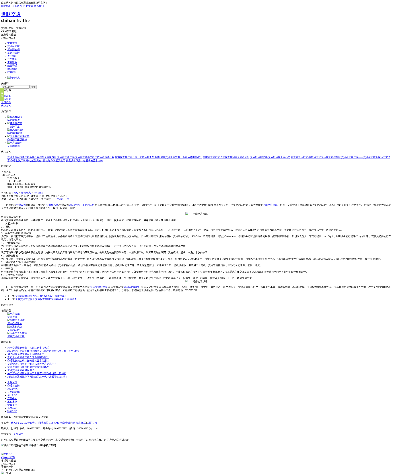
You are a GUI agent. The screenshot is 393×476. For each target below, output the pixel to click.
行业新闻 (6, 99)
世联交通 (11, 14)
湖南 (73, 422)
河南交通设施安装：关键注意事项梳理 (181, 157)
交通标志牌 (13, 46)
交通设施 (21, 205)
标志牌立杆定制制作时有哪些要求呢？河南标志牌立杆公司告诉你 (43, 351)
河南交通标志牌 (98, 287)
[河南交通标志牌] (17, 333)
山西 (89, 422)
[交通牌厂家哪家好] (18, 136)
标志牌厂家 (13, 126)
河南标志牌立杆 (132, 287)
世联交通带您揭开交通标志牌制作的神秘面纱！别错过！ (46, 299)
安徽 (67, 422)
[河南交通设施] (16, 320)
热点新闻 (6, 105)
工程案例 (12, 62)
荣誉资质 (12, 65)
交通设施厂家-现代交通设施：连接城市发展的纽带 (37, 160)
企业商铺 (28, 6)
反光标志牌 (13, 52)
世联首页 (12, 43)
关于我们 (12, 56)
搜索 (33, 87)
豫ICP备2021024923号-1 (24, 422)
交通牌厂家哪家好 (17, 139)
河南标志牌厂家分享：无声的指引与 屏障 (137, 157)
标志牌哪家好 (14, 133)
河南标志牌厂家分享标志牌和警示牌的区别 (226, 157)
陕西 (83, 422)
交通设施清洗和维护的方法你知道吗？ (28, 367)
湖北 (78, 422)
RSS (51, 422)
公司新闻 (6, 96)
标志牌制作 (13, 120)
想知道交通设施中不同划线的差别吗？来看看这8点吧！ (37, 376)
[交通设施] (13, 313)
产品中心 (12, 59)
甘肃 (94, 422)
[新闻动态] (13, 77)
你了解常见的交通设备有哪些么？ (25, 354)
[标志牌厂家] (14, 123)
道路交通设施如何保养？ (20, 370)
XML (57, 422)
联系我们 (39, 6)
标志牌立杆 (13, 49)
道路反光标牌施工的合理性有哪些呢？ (28, 357)
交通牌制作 (13, 146)
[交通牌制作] (14, 142)
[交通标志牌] (14, 326)
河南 (62, 422)
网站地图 (6, 6)
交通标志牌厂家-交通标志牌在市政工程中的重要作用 (85, 157)
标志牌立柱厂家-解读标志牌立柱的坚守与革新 (316, 157)
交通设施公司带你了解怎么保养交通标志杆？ (31, 363)
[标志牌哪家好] (16, 130)
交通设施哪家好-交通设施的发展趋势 (270, 157)
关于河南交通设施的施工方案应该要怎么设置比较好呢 (36, 373)
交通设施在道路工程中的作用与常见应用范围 (31, 157)
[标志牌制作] (14, 117)
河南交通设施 (270, 205)
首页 (16, 192)
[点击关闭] (1, 451)
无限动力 (18, 434)
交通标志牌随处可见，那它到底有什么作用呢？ (41, 296)
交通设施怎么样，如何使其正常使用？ (28, 360)
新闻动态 (12, 68)
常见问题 (6, 102)
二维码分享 (63, 199)
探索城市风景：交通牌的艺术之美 (84, 160)
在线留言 (17, 6)
